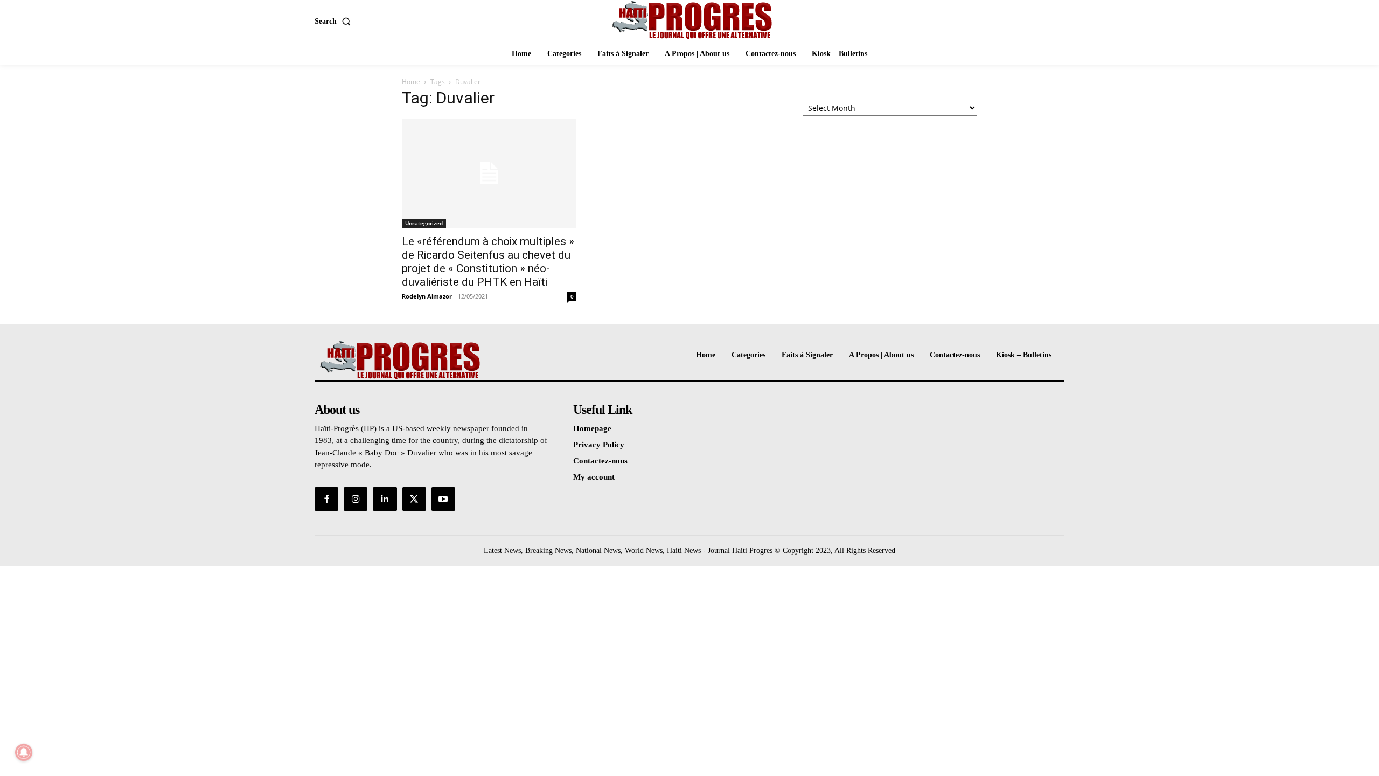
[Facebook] (326, 499)
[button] (335, 21)
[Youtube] (443, 499)
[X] (414, 499)
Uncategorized (424, 223)
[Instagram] (355, 499)
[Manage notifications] (23, 752)
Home (411, 81)
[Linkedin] (384, 499)
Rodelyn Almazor (427, 296)
